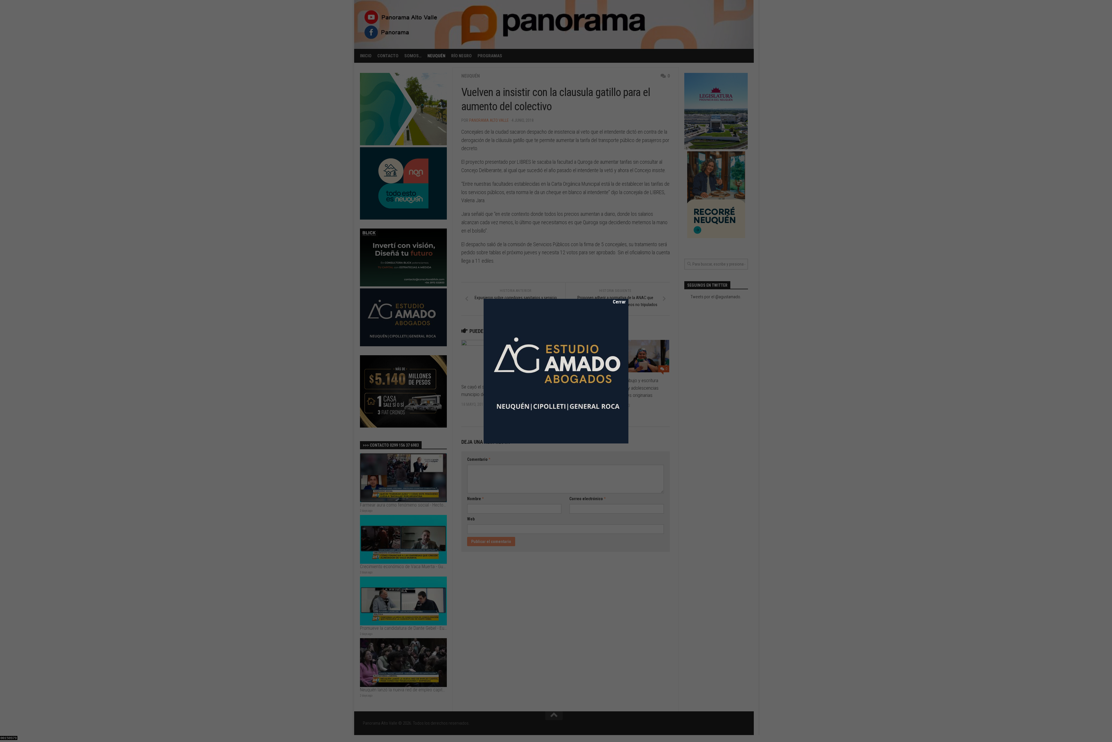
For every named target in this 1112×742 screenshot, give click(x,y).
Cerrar (615, 301)
